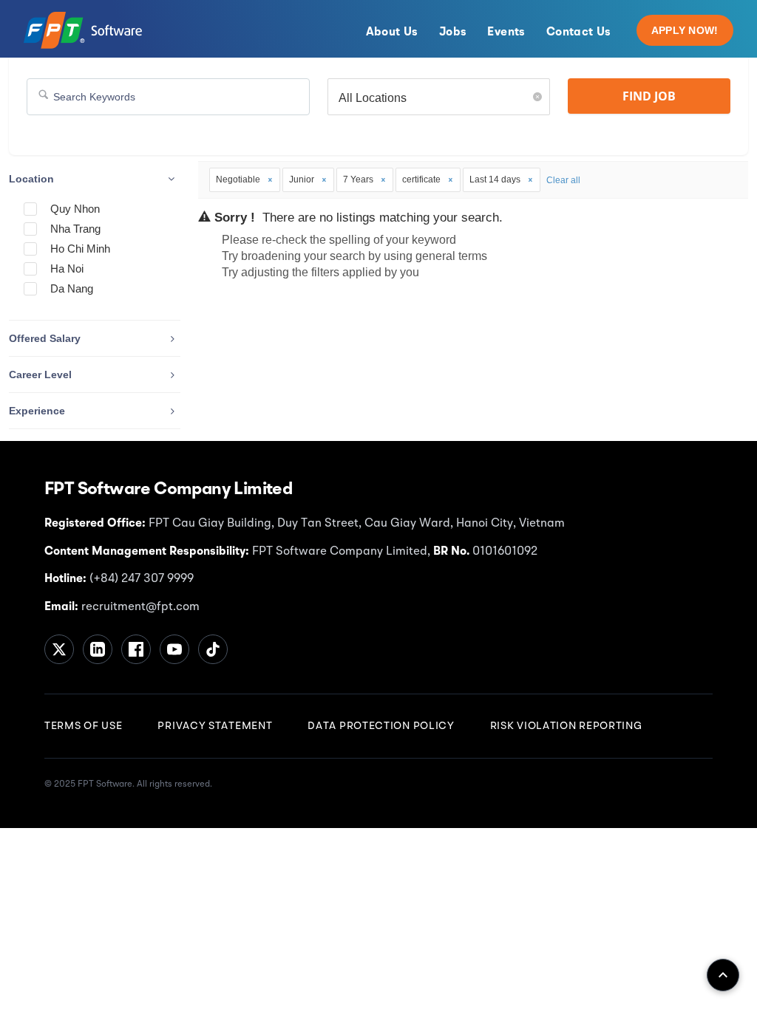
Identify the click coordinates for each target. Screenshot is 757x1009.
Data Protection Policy (381, 726)
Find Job (649, 96)
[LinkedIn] (97, 649)
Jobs (453, 32)
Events (506, 32)
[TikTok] (213, 649)
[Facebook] (136, 649)
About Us (392, 32)
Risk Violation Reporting (566, 726)
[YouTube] (174, 649)
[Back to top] (723, 975)
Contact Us (578, 32)
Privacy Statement (214, 726)
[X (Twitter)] (59, 649)
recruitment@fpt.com (139, 607)
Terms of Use (83, 726)
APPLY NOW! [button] (685, 30)
